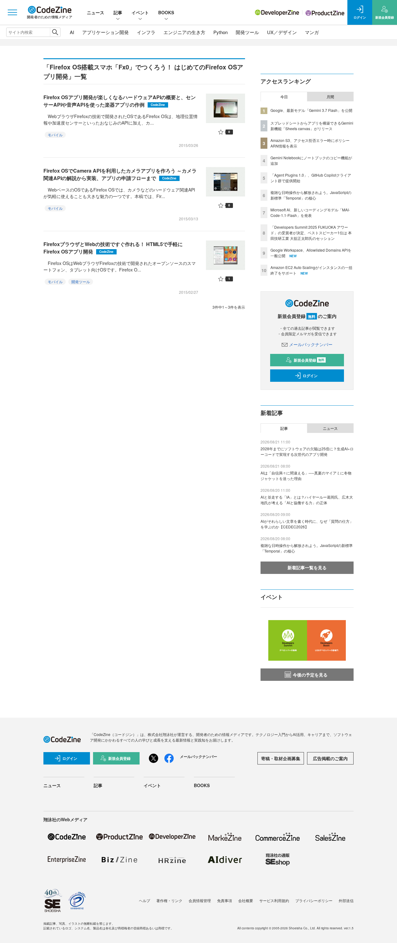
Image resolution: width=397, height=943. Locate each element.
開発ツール (247, 32)
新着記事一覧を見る (307, 567)
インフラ (146, 32)
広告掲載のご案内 (330, 758)
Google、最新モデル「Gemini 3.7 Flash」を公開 (311, 110)
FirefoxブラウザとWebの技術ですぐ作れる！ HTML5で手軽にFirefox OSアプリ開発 (113, 247)
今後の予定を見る (310, 675)
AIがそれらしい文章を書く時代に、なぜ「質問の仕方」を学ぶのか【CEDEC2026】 (307, 523)
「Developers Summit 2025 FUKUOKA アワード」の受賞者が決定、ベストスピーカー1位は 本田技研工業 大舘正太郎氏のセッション (311, 232)
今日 (284, 96)
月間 (330, 96)
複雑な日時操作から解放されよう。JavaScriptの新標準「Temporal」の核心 (310, 195)
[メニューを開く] (12, 12)
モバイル (55, 134)
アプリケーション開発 (105, 32)
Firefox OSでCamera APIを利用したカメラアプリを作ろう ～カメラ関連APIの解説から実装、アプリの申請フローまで (120, 174)
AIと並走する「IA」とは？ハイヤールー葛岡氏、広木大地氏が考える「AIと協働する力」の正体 (307, 499)
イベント (140, 12)
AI (72, 32)
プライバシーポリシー (313, 900)
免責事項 (224, 900)
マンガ (312, 32)
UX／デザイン (282, 32)
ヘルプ (144, 900)
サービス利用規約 (274, 900)
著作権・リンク (169, 900)
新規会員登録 (309, 360)
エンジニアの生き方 (184, 32)
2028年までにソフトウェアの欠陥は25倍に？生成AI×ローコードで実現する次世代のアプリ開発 (307, 451)
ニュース (95, 12)
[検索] (55, 32)
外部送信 (346, 900)
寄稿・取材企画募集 (280, 758)
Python (220, 32)
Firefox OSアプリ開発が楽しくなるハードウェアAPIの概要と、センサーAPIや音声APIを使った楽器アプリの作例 (119, 101)
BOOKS (166, 12)
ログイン (310, 375)
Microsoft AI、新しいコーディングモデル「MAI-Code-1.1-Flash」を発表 (310, 212)
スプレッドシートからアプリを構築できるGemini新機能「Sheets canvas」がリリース (311, 125)
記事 (118, 12)
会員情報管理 (200, 900)
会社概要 (245, 900)
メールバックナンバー (310, 344)
